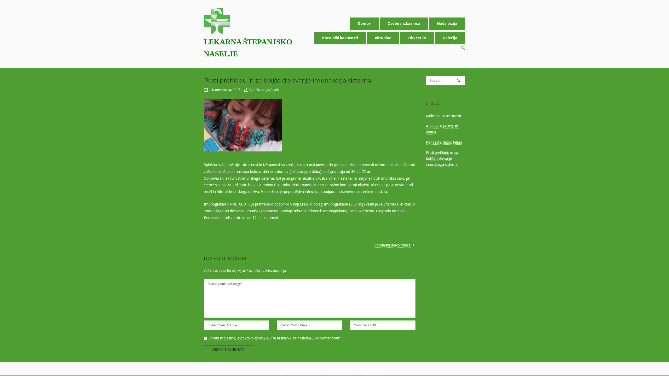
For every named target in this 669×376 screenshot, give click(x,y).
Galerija (450, 38)
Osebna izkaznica (404, 23)
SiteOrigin (378, 369)
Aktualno (383, 38)
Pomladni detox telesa (392, 245)
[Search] (458, 80)
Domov (364, 23)
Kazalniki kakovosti (340, 38)
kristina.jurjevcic (266, 90)
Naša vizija (447, 23)
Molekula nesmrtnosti (443, 116)
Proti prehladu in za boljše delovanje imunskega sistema (442, 158)
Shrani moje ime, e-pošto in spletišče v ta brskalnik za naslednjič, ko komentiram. (275, 338)
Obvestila (417, 38)
